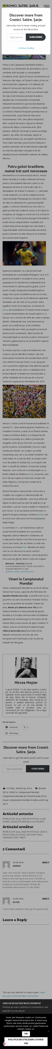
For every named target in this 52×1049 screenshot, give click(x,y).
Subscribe (35, 37)
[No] (48, 1031)
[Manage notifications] (5, 1043)
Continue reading (26, 48)
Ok (26, 1034)
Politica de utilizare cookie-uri (26, 1041)
